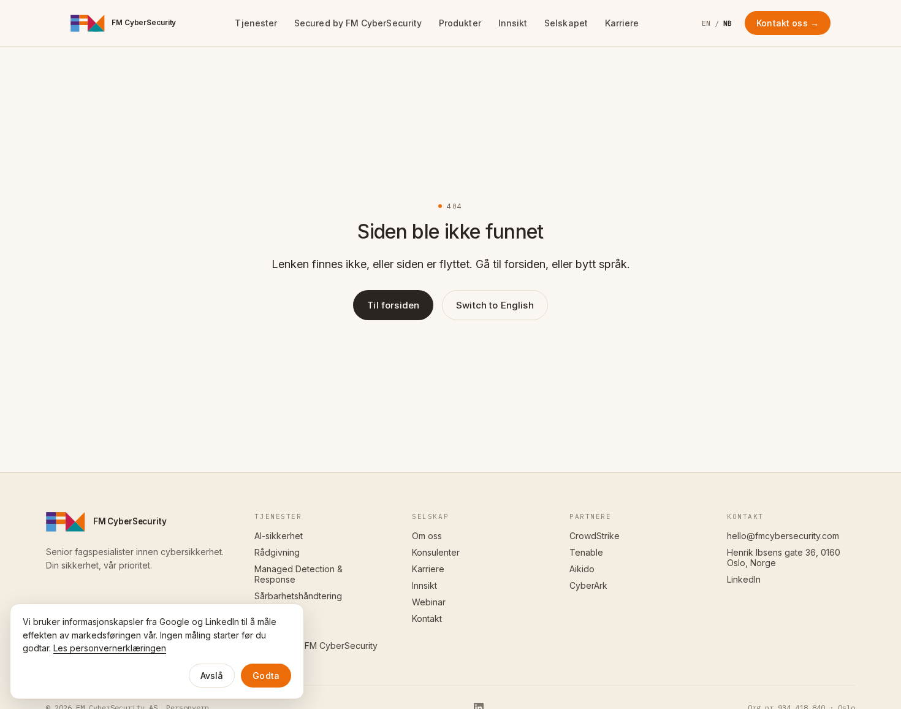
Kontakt (427, 618)
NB (727, 23)
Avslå (212, 675)
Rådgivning (277, 552)
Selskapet (566, 23)
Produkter (460, 23)
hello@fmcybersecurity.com (783, 536)
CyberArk (588, 585)
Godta (266, 675)
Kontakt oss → (787, 23)
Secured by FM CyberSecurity (358, 23)
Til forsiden (393, 305)
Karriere (622, 23)
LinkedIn (744, 579)
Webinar (429, 602)
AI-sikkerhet (278, 536)
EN (706, 23)
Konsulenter (436, 552)
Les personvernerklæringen (109, 648)
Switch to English (495, 305)
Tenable (586, 552)
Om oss (427, 536)
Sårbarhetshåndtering (298, 596)
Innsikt (513, 23)
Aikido (582, 569)
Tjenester (256, 23)
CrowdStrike (594, 536)
